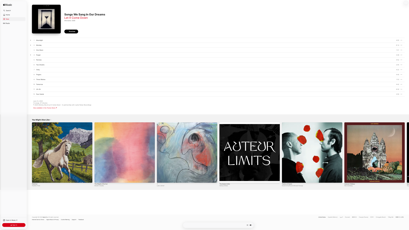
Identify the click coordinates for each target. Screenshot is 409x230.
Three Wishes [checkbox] (40, 79)
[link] (41, 120)
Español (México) (333, 217)
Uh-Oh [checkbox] (38, 89)
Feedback (81, 219)
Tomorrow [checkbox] (39, 84)
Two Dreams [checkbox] (40, 65)
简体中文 (354, 217)
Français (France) (363, 217)
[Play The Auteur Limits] (222, 180)
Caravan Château (350, 123)
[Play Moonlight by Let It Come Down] (34, 40)
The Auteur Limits (225, 123)
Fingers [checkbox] (38, 74)
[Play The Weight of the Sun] (97, 180)
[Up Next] (247, 225)
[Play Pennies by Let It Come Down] (34, 60)
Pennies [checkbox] (39, 60)
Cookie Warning (65, 219)
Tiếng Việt (390, 217)
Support (74, 219)
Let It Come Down (76, 17)
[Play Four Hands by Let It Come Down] (34, 94)
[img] (7, 5)
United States (322, 217)
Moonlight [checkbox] (39, 40)
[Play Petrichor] (34, 180)
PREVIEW (396, 40)
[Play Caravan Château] (347, 180)
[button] (13, 10)
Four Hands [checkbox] (40, 94)
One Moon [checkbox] (39, 50)
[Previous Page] (29, 152)
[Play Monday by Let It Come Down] (34, 45)
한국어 (372, 217)
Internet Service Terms (38, 219)
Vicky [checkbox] (38, 69)
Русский (347, 217)
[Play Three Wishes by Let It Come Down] (34, 79)
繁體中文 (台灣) (400, 217)
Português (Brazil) (381, 217)
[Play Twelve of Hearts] (284, 180)
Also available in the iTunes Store (44, 108)
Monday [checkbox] (39, 45)
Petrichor (35, 123)
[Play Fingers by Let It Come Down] (34, 75)
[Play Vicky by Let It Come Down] (34, 70)
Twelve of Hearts (287, 123)
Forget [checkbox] (38, 55)
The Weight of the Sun (101, 123)
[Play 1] (159, 180)
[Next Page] (406, 152)
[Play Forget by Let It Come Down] (34, 55)
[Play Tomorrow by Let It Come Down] (34, 84)
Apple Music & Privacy (52, 219)
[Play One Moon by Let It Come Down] (34, 50)
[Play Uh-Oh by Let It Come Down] (34, 89)
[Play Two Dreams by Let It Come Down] (34, 65)
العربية (341, 217)
